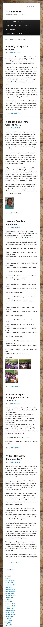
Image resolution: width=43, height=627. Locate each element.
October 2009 (10, 608)
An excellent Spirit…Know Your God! (16, 457)
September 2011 (10, 585)
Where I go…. (28, 25)
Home (7, 21)
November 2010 (10, 591)
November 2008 (10, 610)
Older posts (10, 569)
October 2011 (10, 583)
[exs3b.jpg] (12, 382)
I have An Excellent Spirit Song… (15, 223)
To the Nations (14, 11)
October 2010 (10, 593)
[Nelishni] (10, 209)
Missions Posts (15, 113)
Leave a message (11, 25)
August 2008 (9, 616)
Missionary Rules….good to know (15, 33)
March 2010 (9, 602)
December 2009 (10, 604)
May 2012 (8, 578)
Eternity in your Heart (18, 21)
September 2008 (10, 614)
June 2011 (9, 587)
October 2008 (10, 612)
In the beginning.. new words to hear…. (17, 123)
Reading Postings (11, 29)
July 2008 (8, 619)
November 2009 (10, 606)
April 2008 (9, 625)
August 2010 (9, 597)
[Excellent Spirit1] (12, 368)
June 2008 (9, 621)
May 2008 (8, 623)
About (20, 25)
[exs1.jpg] (25, 368)
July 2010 (8, 600)
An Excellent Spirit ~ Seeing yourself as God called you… (17, 397)
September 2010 (10, 595)
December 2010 (10, 589)
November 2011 (10, 581)
